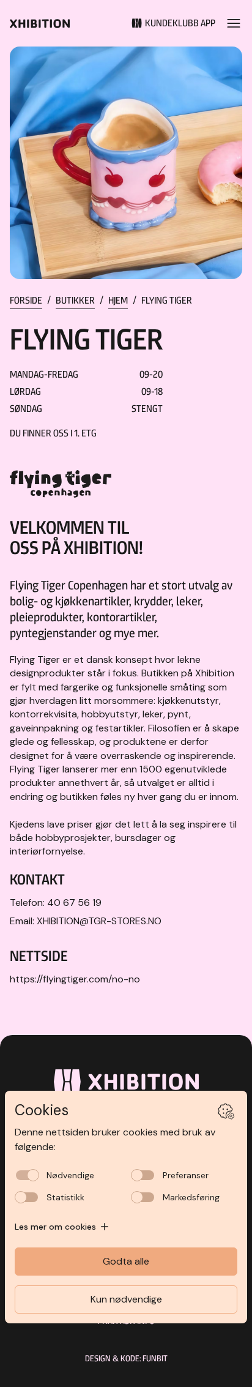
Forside (26, 300)
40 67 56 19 (74, 902)
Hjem (118, 300)
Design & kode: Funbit (126, 1358)
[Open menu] (233, 23)
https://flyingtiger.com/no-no (75, 979)
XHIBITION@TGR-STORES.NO (99, 920)
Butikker (75, 300)
